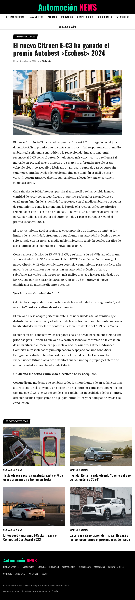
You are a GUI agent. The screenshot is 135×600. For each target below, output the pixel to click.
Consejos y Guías (67, 26)
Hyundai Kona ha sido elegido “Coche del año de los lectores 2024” (100, 477)
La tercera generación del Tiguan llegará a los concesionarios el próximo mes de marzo (100, 537)
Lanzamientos (35, 17)
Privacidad (33, 573)
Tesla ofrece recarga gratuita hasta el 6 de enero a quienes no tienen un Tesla (33, 477)
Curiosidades (104, 17)
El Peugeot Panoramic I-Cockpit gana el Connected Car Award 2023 (30, 537)
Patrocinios (122, 17)
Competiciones (85, 17)
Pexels (55, 591)
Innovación (67, 17)
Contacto (7, 573)
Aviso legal (20, 573)
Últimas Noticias (15, 17)
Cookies (45, 573)
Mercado (52, 17)
